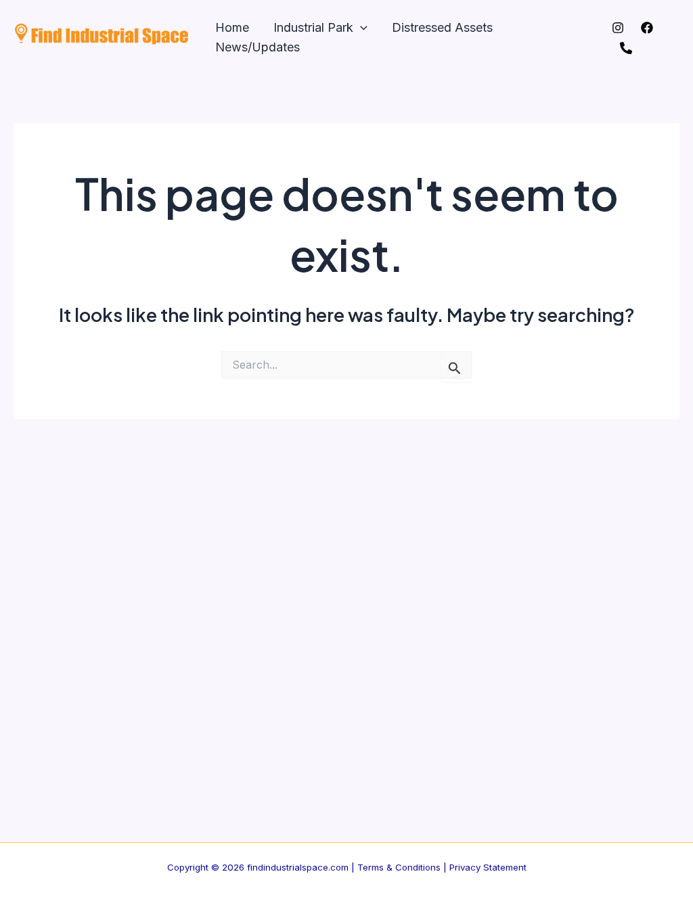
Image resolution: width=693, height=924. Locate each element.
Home (232, 27)
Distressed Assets (442, 27)
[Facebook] (647, 28)
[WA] (626, 48)
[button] (360, 28)
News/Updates (257, 47)
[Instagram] (618, 28)
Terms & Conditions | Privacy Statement (442, 867)
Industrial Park (313, 27)
